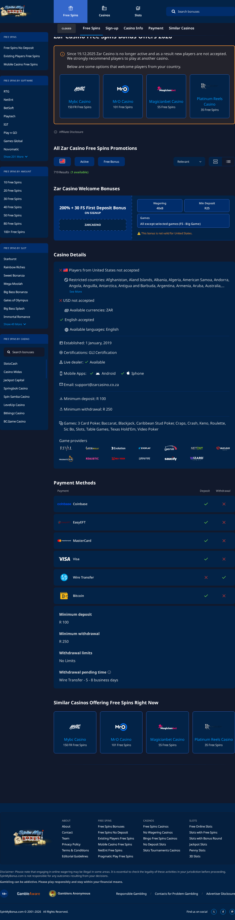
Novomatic (11, 149)
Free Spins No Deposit (19, 48)
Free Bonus (111, 161)
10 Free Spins (13, 182)
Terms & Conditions (75, 850)
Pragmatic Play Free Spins (115, 856)
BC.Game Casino (15, 421)
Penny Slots (197, 850)
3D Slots (194, 856)
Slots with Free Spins (203, 832)
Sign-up (112, 28)
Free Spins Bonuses (111, 826)
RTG (6, 91)
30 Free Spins (13, 199)
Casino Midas (13, 372)
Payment (155, 28)
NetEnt (8, 100)
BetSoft (9, 108)
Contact (67, 832)
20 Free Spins (13, 190)
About (66, 826)
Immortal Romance (17, 317)
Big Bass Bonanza (16, 292)
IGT (6, 124)
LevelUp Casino (14, 405)
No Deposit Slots (154, 844)
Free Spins (70, 15)
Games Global (13, 141)
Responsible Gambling (131, 894)
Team (65, 838)
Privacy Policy (71, 844)
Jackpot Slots (198, 844)
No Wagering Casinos (158, 832)
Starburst (10, 259)
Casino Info (133, 28)
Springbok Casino (16, 388)
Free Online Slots (200, 826)
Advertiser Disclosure (220, 894)
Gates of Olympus (16, 300)
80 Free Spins (13, 223)
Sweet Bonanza (14, 275)
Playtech (9, 116)
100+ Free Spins (14, 232)
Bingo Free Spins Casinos (160, 838)
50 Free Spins (13, 215)
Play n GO (10, 133)
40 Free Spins (13, 207)
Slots (138, 15)
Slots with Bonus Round (205, 838)
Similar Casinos (181, 28)
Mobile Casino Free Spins (21, 64)
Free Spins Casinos (155, 826)
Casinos (104, 15)
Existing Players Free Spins (22, 56)
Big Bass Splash (14, 308)
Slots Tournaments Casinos (161, 850)
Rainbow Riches (14, 267)
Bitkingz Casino (14, 413)
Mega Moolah (13, 284)
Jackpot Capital (14, 380)
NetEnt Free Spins (110, 850)
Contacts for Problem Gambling (176, 894)
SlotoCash (10, 363)
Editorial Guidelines (75, 856)
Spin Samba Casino (17, 396)
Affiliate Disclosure (71, 132)
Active (84, 161)
